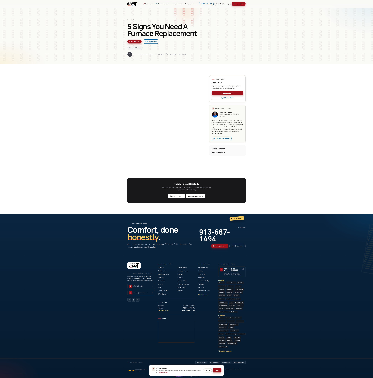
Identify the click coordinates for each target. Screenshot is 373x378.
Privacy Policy (182, 281)
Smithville (222, 343)
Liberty (221, 334)
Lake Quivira (239, 289)
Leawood (222, 295)
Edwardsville (222, 286)
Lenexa (229, 295)
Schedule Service (194, 196)
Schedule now (226, 93)
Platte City (237, 337)
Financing (161, 277)
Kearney (231, 327)
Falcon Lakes (223, 311)
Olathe (238, 299)
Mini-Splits (201, 277)
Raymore (221, 340)
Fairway (238, 286)
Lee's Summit (234, 330)
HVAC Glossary (162, 294)
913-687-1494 (152, 41)
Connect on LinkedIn (223, 138)
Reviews (160, 284)
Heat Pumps (202, 274)
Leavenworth (238, 292)
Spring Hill (240, 305)
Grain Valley (231, 321)
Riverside (237, 340)
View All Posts (217, 153)
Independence (233, 324)
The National (223, 347)
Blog (134, 20)
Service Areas (182, 267)
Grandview (240, 321)
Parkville (221, 337)
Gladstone (222, 321)
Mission (221, 299)
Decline (207, 370)
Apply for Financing (222, 4)
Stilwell (221, 308)
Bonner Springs (231, 282)
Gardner (221, 289)
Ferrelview (238, 318)
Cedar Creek (232, 311)
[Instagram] (133, 300)
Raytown (229, 340)
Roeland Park (223, 305)
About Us (161, 267)
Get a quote (237, 4)
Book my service (218, 246)
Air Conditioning (203, 267)
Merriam (236, 295)
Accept (217, 370)
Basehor (221, 282)
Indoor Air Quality (203, 281)
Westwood (239, 308)
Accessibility (181, 287)
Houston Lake (223, 324)
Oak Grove (241, 334)
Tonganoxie (229, 308)
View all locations (224, 351)
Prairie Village (239, 302)
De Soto (240, 282)
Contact (180, 274)
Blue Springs (229, 318)
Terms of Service (183, 284)
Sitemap (180, 291)
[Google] (137, 300)
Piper (231, 302)
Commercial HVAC (204, 291)
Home (129, 20)
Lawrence (229, 292)
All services (202, 295)
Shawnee (232, 305)
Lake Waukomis (223, 330)
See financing (236, 246)
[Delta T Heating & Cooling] (132, 4)
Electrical (201, 287)
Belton (221, 318)
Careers (180, 277)
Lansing (221, 292)
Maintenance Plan (163, 274)
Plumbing (201, 284)
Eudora (231, 286)
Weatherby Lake (232, 343)
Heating (200, 271)
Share (183, 54)
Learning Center (163, 291)
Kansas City (230, 289)
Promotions (161, 281)
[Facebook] (129, 300)
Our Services (162, 271)
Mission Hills (230, 299)
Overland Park (223, 302)
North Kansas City (231, 334)
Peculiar (229, 337)
